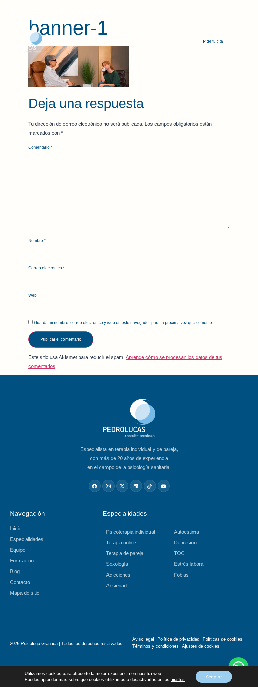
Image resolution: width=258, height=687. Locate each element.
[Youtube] (232, 11)
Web (32, 295)
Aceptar (214, 676)
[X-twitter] (209, 11)
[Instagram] (198, 11)
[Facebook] (187, 11)
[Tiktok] (221, 11)
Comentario (40, 147)
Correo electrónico (46, 268)
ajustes (178, 679)
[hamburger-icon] (243, 42)
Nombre (37, 241)
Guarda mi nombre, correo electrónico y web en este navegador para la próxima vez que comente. (123, 323)
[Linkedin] (243, 11)
